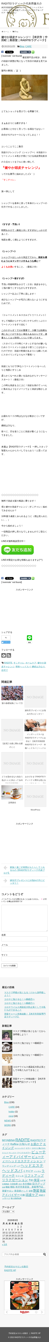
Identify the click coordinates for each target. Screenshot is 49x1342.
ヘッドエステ (32, 1165)
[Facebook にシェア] (2, 52)
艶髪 (36, 1190)
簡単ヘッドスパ (23, 666)
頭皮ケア (32, 1194)
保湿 (36, 1179)
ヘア (18, 1166)
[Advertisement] (24, 608)
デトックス (12, 1152)
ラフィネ (20, 1176)
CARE (28, 46)
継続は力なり (38, 666)
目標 (3, 1187)
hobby (12, 1111)
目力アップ (38, 1183)
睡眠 (8, 1187)
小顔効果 (14, 1184)
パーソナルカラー (24, 1153)
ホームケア (30, 663)
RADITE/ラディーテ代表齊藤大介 (21, 3)
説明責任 (12, 802)
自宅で (4, 670)
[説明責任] (12, 792)
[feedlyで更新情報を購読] (3, 655)
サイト (4, 955)
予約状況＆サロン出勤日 (16, 1266)
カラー (28, 1148)
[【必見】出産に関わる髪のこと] (12, 730)
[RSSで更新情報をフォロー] (9, 655)
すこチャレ (18, 663)
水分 (20, 1184)
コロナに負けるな (38, 1148)
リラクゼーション (15, 1180)
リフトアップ (34, 1175)
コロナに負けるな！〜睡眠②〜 (19, 999)
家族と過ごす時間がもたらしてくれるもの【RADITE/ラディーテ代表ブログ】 (24, 870)
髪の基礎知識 (16, 1198)
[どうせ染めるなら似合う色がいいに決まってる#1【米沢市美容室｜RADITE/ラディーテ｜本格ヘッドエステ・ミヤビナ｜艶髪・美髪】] (12, 763)
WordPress (35, 810)
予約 (31, 1180)
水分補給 (27, 1184)
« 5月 (4, 1244)
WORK (7, 1125)
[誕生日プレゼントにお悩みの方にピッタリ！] (35, 697)
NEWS (7, 1121)
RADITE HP (10, 1270)
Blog (22, 46)
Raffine (14, 1144)
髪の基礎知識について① (12, 703)
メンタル (37, 1171)
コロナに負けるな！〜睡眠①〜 (19, 1003)
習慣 (31, 1191)
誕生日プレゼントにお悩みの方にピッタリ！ (27, 881)
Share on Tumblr (25, 52)
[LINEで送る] (33, 52)
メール (4, 945)
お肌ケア (36, 1144)
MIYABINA (8, 1140)
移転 (12, 1187)
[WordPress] (35, 796)
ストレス (5, 1152)
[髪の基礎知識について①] (12, 693)
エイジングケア (20, 1148)
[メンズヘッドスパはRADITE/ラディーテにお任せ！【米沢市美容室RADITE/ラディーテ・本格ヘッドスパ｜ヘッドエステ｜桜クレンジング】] (35, 725)
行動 (22, 1195)
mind (11, 1116)
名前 (3, 935)
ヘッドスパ (12, 1170)
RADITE (8, 663)
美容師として (21, 1191)
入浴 (41, 1180)
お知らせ (24, 1144)
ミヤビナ (28, 1171)
